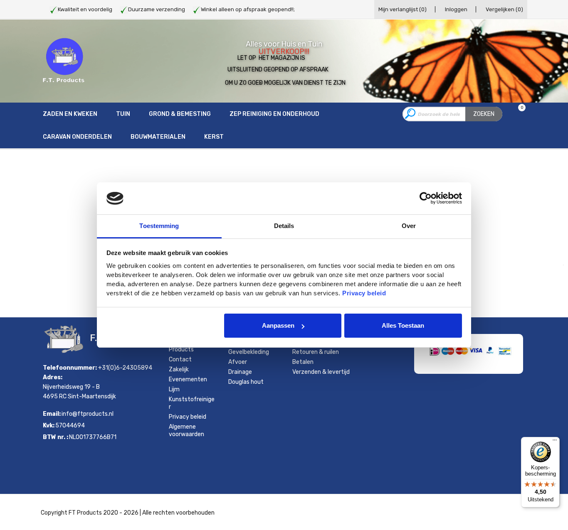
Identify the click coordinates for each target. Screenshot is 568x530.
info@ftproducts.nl (88, 413)
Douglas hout (246, 381)
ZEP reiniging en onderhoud (274, 114)
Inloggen (456, 9)
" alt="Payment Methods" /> (477, 362)
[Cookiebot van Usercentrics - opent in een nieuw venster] (425, 198)
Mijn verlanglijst (402, 9)
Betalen (303, 362)
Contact (180, 359)
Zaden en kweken (70, 114)
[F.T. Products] (63, 60)
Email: (52, 413)
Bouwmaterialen (158, 136)
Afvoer (237, 362)
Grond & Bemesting (180, 114)
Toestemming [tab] (159, 225)
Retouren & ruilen (315, 352)
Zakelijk (179, 369)
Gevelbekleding (248, 352)
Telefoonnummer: (70, 367)
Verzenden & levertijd (321, 371)
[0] (516, 114)
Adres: (52, 377)
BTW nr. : (55, 437)
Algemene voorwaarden (186, 430)
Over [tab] (409, 225)
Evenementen (188, 379)
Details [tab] (284, 225)
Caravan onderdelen (77, 136)
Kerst (214, 136)
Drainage (240, 371)
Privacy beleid (187, 416)
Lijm (174, 389)
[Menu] (555, 442)
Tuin (123, 114)
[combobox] (452, 114)
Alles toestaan (403, 325)
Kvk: (48, 425)
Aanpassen (278, 325)
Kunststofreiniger (192, 403)
